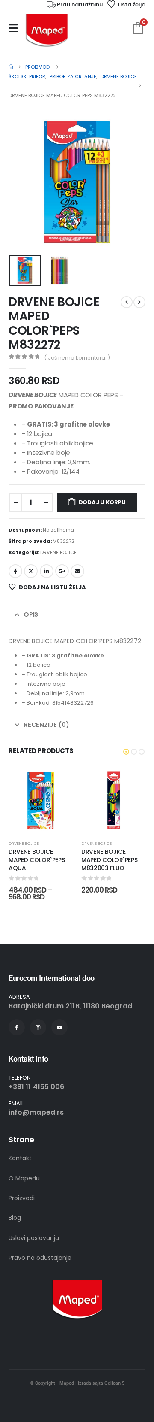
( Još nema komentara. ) (77, 357)
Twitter (31, 571)
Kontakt (20, 1158)
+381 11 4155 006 (36, 1087)
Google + (62, 571)
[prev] (127, 302)
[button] (19, 183)
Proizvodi (22, 1198)
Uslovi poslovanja (34, 1238)
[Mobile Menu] (13, 28)
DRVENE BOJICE (58, 552)
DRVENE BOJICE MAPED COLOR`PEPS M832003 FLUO (109, 859)
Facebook (15, 571)
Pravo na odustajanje (40, 1257)
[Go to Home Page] (11, 67)
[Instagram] (38, 1027)
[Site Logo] (46, 30)
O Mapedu (24, 1178)
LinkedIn (46, 571)
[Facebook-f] (17, 1027)
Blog (15, 1217)
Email (77, 571)
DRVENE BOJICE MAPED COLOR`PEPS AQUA (37, 859)
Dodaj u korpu (102, 502)
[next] (139, 302)
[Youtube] (59, 1027)
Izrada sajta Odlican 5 (101, 1383)
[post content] (41, 800)
